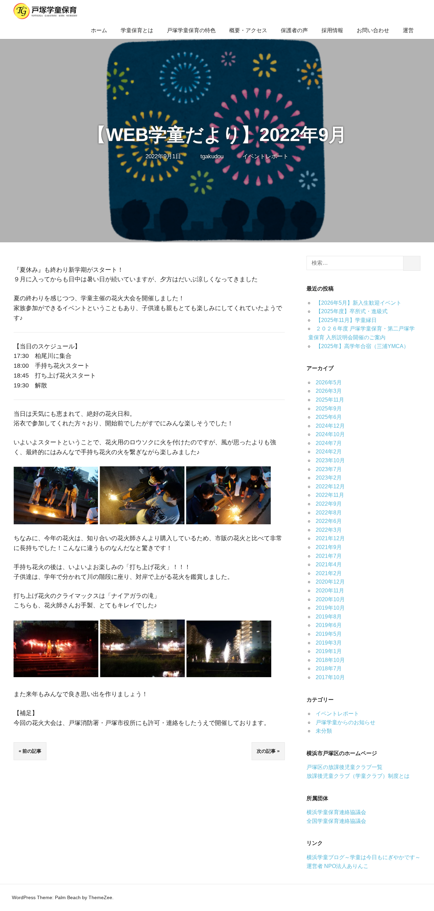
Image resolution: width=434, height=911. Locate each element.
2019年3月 (329, 643)
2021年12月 (330, 538)
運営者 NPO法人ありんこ (338, 866)
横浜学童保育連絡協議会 (336, 812)
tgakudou (211, 156)
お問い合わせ (373, 30)
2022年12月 (330, 486)
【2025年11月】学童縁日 (346, 320)
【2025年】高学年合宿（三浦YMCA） (362, 346)
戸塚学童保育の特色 (191, 30)
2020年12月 (330, 582)
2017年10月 (330, 677)
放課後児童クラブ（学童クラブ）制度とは (358, 776)
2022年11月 (330, 495)
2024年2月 (329, 451)
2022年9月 (329, 504)
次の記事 (266, 751)
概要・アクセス (248, 30)
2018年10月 (330, 660)
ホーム (99, 30)
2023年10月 (330, 460)
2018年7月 (329, 668)
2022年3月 (329, 530)
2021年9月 (329, 547)
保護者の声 (294, 30)
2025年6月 (329, 417)
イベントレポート (265, 156)
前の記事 (31, 751)
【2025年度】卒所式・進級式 (352, 311)
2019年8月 (329, 617)
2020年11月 (330, 590)
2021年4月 (329, 564)
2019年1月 (329, 651)
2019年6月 (329, 625)
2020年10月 (330, 599)
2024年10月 (330, 434)
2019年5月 (329, 634)
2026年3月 (329, 391)
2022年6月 (329, 521)
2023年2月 (329, 478)
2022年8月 (329, 512)
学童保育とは (137, 30)
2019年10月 (330, 608)
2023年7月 (329, 469)
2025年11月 (330, 400)
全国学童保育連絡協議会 (336, 821)
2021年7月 (329, 556)
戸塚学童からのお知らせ (345, 722)
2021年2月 (329, 573)
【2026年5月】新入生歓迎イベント (358, 303)
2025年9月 (329, 408)
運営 (408, 30)
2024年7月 (329, 443)
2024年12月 (330, 426)
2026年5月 (329, 382)
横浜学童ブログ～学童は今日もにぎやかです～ (363, 857)
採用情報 (332, 30)
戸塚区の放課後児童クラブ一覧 (344, 767)
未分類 (324, 731)
